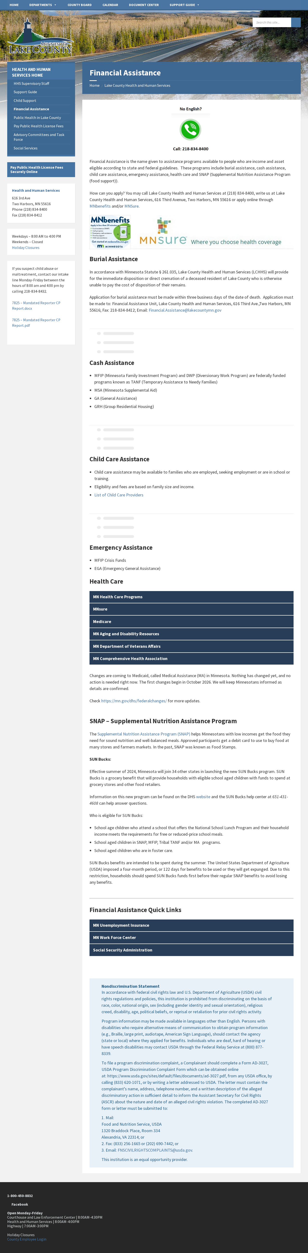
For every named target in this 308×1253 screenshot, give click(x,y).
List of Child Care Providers (118, 495)
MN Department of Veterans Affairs (126, 646)
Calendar (110, 5)
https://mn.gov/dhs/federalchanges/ (134, 701)
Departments (40, 5)
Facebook (19, 1204)
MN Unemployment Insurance (121, 925)
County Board (80, 5)
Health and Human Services (36, 190)
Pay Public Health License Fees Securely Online (36, 169)
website (203, 796)
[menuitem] (41, 72)
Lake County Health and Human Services (137, 85)
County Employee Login (26, 1239)
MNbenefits (100, 206)
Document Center (144, 5)
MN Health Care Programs (117, 596)
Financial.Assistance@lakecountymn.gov (185, 310)
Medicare (102, 621)
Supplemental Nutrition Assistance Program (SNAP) (143, 734)
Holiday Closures (25, 247)
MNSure (131, 206)
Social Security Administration (122, 950)
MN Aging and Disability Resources (126, 633)
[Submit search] (296, 22)
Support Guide (182, 5)
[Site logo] (43, 52)
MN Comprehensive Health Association (130, 658)
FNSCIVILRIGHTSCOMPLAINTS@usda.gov (155, 1150)
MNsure (100, 609)
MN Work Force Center (114, 937)
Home (14, 5)
